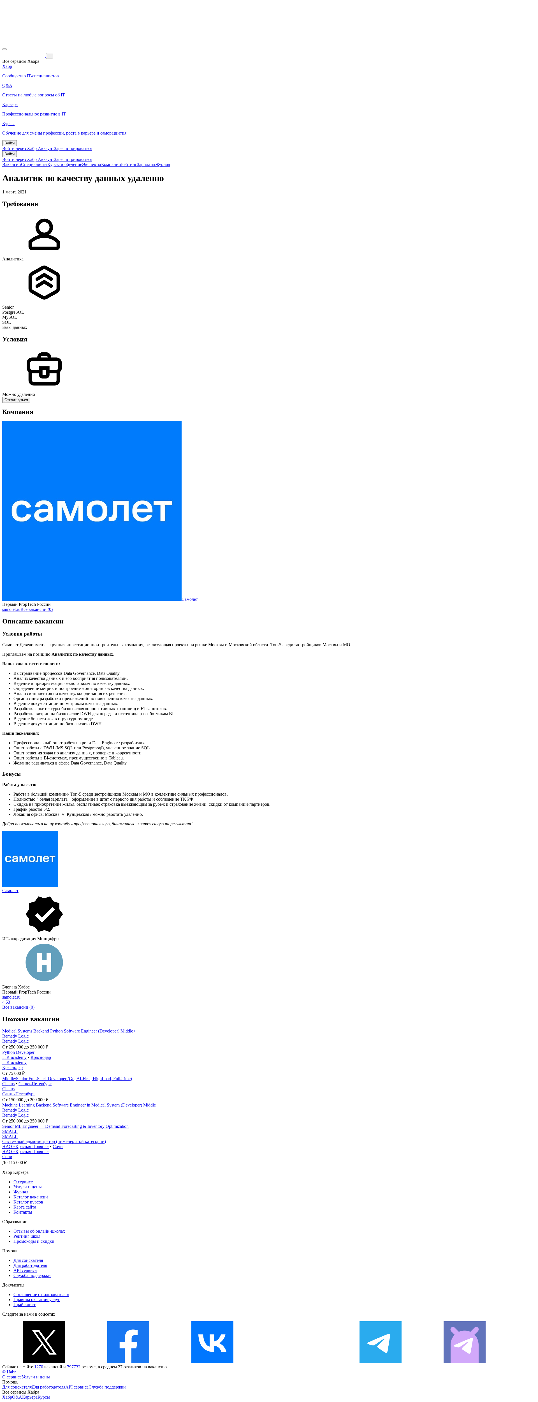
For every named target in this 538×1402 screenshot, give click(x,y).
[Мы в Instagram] (296, 1361)
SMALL (10, 1131)
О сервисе (23, 1181)
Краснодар (41, 1057)
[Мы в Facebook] (128, 1361)
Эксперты (91, 164)
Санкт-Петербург (35, 1083)
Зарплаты (146, 164)
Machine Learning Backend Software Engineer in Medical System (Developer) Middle (79, 1105)
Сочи (58, 1146)
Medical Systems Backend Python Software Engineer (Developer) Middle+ (69, 1031)
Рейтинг (129, 164)
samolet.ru (11, 609)
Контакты (22, 1212)
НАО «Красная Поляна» (25, 1146)
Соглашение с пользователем (41, 1294)
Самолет (190, 599)
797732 (73, 1366)
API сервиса (25, 1270)
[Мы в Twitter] (44, 1361)
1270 (38, 1366)
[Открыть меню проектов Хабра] (4, 49)
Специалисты (34, 164)
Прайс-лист (24, 1304)
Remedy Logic (15, 1036)
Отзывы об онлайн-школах (39, 1231)
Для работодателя (30, 1265)
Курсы (44, 1397)
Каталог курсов (28, 1202)
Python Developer (18, 1052)
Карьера (30, 1397)
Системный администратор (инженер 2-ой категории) (54, 1141)
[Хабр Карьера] (24, 55)
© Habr (9, 1371)
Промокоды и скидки (33, 1241)
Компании (111, 164)
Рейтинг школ (26, 1236)
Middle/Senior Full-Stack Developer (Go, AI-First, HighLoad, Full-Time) (67, 1078)
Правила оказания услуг (36, 1299)
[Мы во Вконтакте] (212, 1361)
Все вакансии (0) (36, 609)
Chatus (8, 1083)
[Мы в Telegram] (380, 1361)
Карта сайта (24, 1207)
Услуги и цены (27, 1186)
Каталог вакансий (30, 1197)
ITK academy (14, 1057)
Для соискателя (28, 1260)
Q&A (17, 1397)
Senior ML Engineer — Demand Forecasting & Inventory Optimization (65, 1126)
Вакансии (11, 164)
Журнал (162, 164)
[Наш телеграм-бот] (465, 1361)
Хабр (7, 1397)
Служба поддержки (32, 1275)
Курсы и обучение (64, 164)
